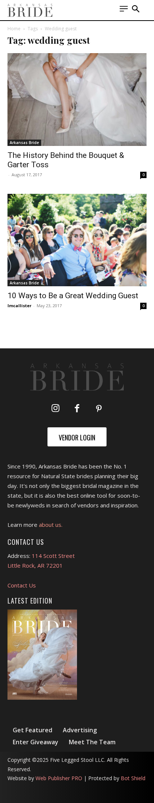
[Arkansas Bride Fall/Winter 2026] (42, 655)
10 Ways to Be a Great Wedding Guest (72, 295)
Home (14, 28)
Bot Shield (133, 778)
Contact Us (21, 585)
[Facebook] (77, 409)
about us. (50, 524)
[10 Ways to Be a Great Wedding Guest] (77, 240)
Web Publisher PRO (59, 778)
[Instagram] (55, 409)
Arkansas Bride (24, 142)
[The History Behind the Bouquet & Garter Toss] (77, 99)
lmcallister (19, 305)
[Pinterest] (99, 409)
